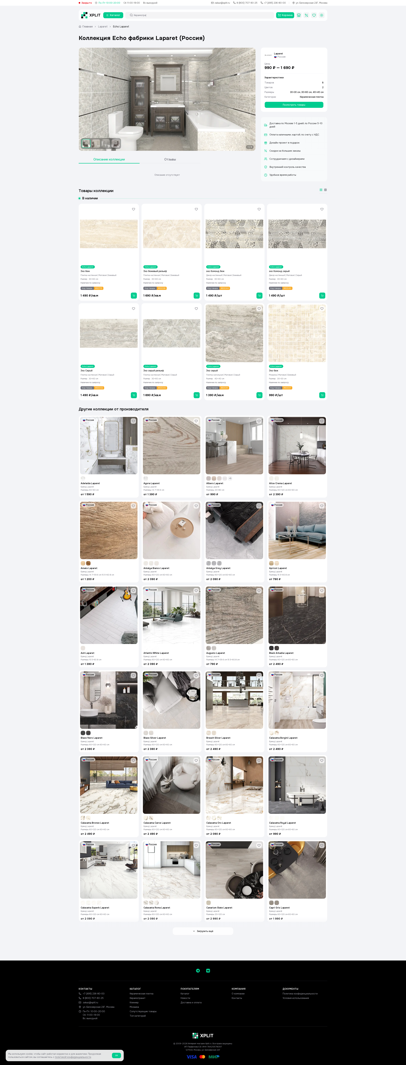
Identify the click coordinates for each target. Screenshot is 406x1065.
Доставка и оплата (191, 1002)
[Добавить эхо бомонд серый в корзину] (322, 295)
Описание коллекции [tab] (109, 159)
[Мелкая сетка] (325, 190)
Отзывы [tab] (170, 159)
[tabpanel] (167, 175)
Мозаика (134, 1007)
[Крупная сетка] (321, 190)
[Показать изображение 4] (115, 143)
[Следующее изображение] (250, 99)
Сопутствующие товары (143, 1011)
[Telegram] (198, 970)
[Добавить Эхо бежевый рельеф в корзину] (196, 295)
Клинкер (134, 1002)
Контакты (237, 998)
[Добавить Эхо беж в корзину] (134, 295)
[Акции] (306, 15)
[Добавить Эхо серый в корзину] (259, 395)
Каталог (185, 993)
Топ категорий (138, 1015)
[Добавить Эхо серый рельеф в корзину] (196, 395)
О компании (238, 993)
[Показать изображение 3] (105, 143)
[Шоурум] (299, 15)
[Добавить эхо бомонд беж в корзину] (259, 295)
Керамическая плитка (312, 96)
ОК (116, 1055)
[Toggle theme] (321, 15)
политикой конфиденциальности (73, 1057)
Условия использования (296, 998)
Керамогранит (137, 998)
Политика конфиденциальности (300, 993)
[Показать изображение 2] (96, 143)
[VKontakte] (208, 970)
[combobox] (202, 15)
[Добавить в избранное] (133, 209)
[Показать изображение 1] (86, 143)
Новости (185, 998)
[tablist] (139, 159)
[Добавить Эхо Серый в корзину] (134, 395)
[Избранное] (314, 15)
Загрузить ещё (205, 931)
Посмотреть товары (294, 104)
